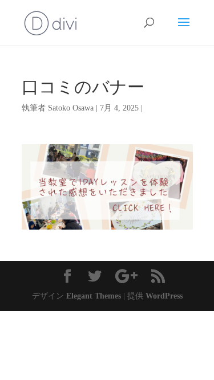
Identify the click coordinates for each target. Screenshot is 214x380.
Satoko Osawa (71, 108)
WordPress (164, 296)
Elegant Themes (93, 296)
